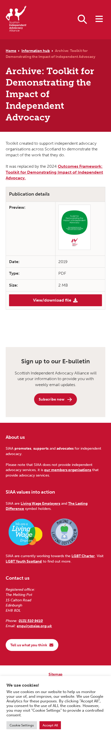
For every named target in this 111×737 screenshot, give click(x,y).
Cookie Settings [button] (22, 725)
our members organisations (67, 469)
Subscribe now (52, 399)
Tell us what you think (28, 645)
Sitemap (55, 674)
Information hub (35, 50)
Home (11, 50)
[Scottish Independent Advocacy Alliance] (16, 19)
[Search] (82, 19)
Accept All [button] (50, 725)
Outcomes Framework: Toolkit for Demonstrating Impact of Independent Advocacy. (54, 172)
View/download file (52, 300)
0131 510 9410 (31, 620)
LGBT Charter (83, 556)
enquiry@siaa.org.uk (34, 626)
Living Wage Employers (40, 503)
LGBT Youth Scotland (24, 561)
